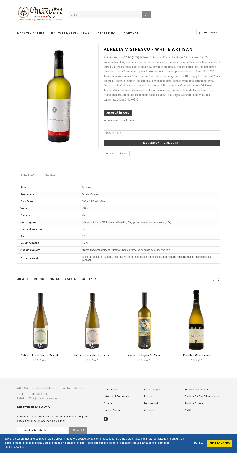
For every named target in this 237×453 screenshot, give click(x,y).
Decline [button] (199, 443)
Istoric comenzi (114, 410)
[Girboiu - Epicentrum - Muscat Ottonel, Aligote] (40, 319)
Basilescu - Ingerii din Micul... (144, 355)
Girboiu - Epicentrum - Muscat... (40, 355)
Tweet (111, 153)
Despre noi (151, 403)
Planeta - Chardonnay (196, 355)
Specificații (29, 174)
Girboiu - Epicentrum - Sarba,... (92, 355)
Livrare (148, 396)
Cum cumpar (152, 389)
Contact (149, 410)
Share (124, 153)
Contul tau (110, 389)
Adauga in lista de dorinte (122, 120)
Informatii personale (116, 396)
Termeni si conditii (196, 389)
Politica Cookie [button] (15, 447)
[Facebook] (106, 419)
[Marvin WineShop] (40, 14)
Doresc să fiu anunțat (161, 143)
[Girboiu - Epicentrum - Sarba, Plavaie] (92, 319)
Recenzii (50, 174)
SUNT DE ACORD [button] (220, 443)
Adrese (108, 403)
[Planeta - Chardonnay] (196, 319)
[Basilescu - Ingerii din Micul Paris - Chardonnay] (144, 319)
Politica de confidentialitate (202, 396)
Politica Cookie (194, 403)
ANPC (188, 410)
